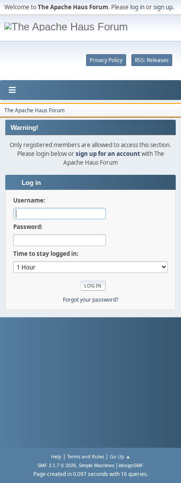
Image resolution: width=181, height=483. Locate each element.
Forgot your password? (90, 299)
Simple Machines (97, 465)
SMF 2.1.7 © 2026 (56, 465)
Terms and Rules (85, 456)
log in (137, 7)
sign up (163, 7)
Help (56, 456)
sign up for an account (108, 154)
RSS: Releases (152, 60)
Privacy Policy (106, 60)
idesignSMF (131, 465)
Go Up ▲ (120, 456)
